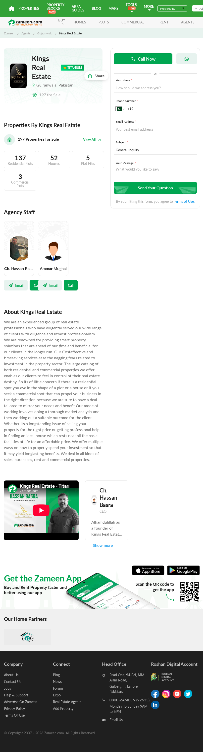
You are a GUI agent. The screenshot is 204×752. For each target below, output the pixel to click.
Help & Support (16, 695)
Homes (79, 22)
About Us (11, 674)
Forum (58, 688)
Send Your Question (155, 187)
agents (188, 22)
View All (89, 139)
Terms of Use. (184, 201)
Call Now (146, 59)
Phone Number (127, 100)
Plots (104, 22)
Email (19, 285)
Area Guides (78, 8)
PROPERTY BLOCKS (55, 6)
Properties (28, 8)
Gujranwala (44, 33)
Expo (57, 695)
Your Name (124, 80)
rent (163, 22)
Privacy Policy (14, 708)
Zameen (9, 33)
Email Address (126, 121)
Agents (25, 33)
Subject (122, 142)
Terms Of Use (14, 715)
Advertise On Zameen (20, 701)
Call (36, 285)
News (57, 681)
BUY (61, 20)
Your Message (126, 162)
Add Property (63, 708)
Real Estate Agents (67, 701)
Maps (113, 8)
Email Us (116, 719)
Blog (96, 8)
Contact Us (12, 681)
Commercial (132, 22)
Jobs (7, 688)
